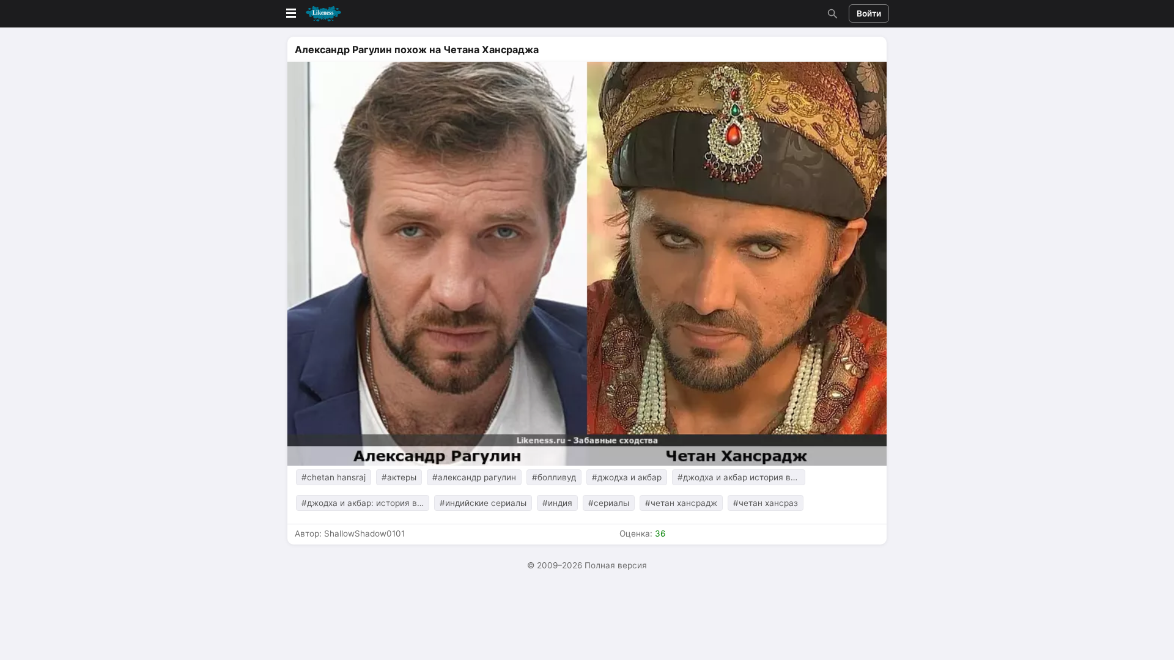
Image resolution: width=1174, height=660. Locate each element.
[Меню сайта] (312, 13)
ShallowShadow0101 (364, 533)
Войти (869, 13)
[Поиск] (831, 13)
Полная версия (616, 565)
